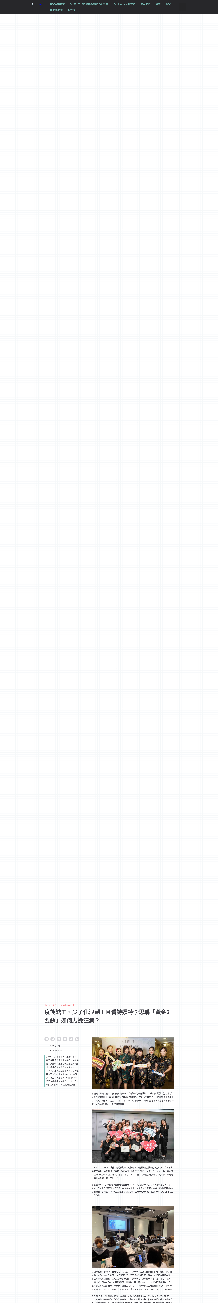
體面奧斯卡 (56, 10)
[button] (182, 7)
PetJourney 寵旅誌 (124, 4)
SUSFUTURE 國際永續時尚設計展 (89, 4)
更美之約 (145, 4)
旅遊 (168, 4)
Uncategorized (67, 1005)
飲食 (158, 4)
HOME (47, 1005)
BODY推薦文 (57, 4)
